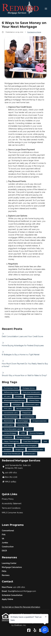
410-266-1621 (19, 587)
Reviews (5, 575)
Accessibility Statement (11, 503)
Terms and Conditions (11, 508)
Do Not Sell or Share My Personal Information (21, 607)
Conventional (8, 531)
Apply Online (7, 599)
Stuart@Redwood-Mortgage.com (22, 591)
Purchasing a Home (34, 32)
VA (3, 539)
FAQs (4, 571)
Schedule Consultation (12, 595)
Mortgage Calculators (12, 567)
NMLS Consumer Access (12, 513)
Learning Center (9, 563)
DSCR (4, 551)
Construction (7, 547)
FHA (3, 535)
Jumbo (5, 543)
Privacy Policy (8, 499)
